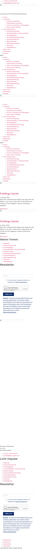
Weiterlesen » (4, 209)
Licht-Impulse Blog (9, 29)
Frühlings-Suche (9, 193)
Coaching (6, 19)
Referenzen (6, 51)
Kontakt (5, 53)
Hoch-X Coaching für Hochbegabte (18, 25)
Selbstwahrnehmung (13, 43)
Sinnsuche (10, 45)
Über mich (6, 49)
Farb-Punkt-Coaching (13, 27)
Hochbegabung (11, 35)
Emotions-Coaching (13, 21)
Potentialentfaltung (13, 39)
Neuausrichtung (12, 41)
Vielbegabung (11, 47)
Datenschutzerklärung (21, 282)
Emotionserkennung (13, 31)
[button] (18, 55)
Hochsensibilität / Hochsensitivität (17, 33)
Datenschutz (7, 540)
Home (5, 17)
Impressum (6, 542)
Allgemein (6, 243)
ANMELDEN (8, 294)
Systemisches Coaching (14, 23)
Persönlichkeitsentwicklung (15, 37)
